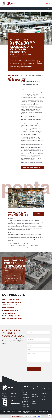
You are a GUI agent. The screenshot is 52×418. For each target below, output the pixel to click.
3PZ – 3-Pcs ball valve (10, 305)
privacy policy (34, 365)
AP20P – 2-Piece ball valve (12, 318)
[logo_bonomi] (4, 398)
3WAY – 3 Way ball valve (11, 316)
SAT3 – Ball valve (9, 313)
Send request (33, 369)
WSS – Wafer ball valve (11, 299)
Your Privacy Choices (30, 416)
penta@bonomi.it (15, 403)
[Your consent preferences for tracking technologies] (49, 415)
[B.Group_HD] (3, 1)
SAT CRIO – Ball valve (10, 310)
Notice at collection (17, 416)
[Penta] (11, 1)
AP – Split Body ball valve (12, 302)
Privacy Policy (46, 411)
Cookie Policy (26, 412)
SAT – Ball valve (8, 307)
